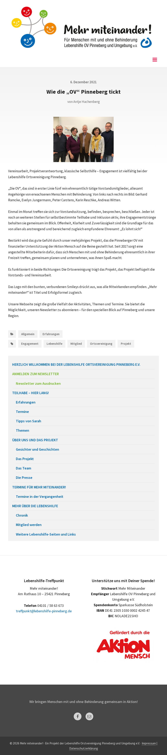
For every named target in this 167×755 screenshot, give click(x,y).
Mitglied (76, 344)
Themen (22, 430)
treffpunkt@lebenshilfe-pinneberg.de (44, 611)
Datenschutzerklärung (83, 748)
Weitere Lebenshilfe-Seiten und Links (46, 534)
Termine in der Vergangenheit (39, 496)
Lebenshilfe (54, 344)
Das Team (23, 468)
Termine (22, 411)
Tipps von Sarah (28, 421)
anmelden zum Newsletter (35, 373)
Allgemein (27, 334)
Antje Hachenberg (86, 101)
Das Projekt (25, 458)
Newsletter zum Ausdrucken (38, 383)
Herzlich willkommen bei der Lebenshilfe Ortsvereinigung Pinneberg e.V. (76, 364)
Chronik (22, 515)
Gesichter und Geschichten (37, 449)
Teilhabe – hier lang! (30, 392)
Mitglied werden (29, 524)
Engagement (29, 344)
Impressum (149, 743)
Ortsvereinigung (101, 344)
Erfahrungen (51, 334)
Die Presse (24, 477)
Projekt (126, 344)
